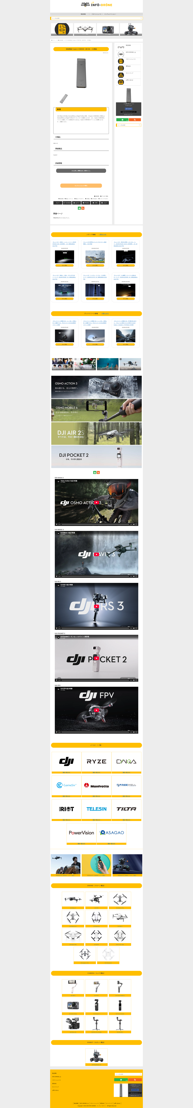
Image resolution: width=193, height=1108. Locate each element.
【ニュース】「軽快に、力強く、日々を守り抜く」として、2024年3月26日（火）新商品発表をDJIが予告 (64, 277)
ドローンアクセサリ (104, 198)
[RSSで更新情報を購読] (82, 208)
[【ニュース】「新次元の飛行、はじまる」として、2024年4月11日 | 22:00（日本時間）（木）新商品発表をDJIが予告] (126, 256)
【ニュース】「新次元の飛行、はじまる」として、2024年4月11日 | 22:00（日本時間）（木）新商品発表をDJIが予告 (125, 243)
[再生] (57, 524)
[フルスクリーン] (136, 524)
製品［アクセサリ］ (80, 198)
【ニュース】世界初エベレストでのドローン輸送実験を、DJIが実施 (94, 243)
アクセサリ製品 (105, 196)
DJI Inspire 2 (94, 198)
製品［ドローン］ (69, 198)
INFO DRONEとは (56, 1076)
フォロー (129, 108)
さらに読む (64, 265)
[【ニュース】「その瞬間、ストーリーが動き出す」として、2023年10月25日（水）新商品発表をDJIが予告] (126, 290)
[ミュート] (134, 524)
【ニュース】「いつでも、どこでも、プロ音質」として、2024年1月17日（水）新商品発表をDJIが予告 (95, 277)
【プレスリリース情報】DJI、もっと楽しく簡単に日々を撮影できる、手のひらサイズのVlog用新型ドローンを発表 (64, 322)
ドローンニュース (56, 1080)
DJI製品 (88, 198)
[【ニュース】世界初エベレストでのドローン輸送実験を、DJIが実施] (95, 256)
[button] (141, 18)
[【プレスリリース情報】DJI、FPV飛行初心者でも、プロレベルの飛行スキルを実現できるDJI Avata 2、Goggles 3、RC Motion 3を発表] (126, 335)
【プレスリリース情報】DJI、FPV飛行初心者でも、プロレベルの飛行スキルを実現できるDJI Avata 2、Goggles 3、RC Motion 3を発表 (125, 322)
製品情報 (97, 196)
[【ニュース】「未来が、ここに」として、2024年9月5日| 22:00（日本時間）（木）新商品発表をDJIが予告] (65, 256)
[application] (96, 502)
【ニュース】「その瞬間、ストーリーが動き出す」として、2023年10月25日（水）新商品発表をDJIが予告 (126, 277)
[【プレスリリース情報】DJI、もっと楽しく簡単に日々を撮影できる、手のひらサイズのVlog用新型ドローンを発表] (65, 335)
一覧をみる (103, 234)
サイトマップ (55, 1087)
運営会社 (54, 1083)
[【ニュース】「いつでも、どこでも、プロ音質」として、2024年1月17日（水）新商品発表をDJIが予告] (95, 290)
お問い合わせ (55, 1090)
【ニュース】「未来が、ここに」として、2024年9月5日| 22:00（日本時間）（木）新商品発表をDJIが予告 (64, 243)
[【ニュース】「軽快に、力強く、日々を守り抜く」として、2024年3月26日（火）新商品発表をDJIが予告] (65, 290)
